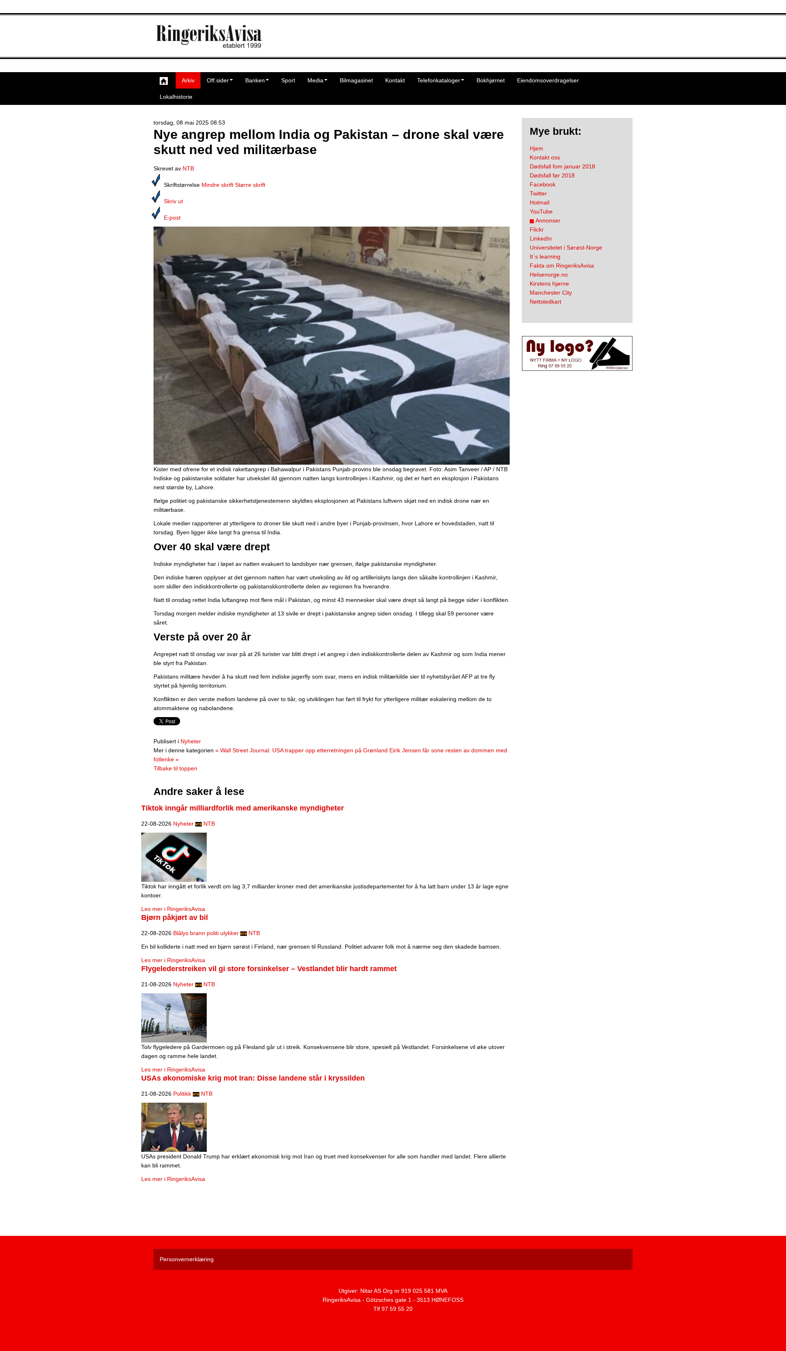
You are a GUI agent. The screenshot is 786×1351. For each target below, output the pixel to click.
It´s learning (545, 256)
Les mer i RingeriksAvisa (173, 909)
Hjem (536, 148)
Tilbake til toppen (175, 768)
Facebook (543, 184)
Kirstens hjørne (549, 283)
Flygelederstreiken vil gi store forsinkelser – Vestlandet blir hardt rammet (269, 969)
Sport (288, 80)
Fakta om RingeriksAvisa (562, 265)
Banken (255, 80)
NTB (188, 168)
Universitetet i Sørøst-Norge (566, 247)
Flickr (537, 229)
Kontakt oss (545, 157)
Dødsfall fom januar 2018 (562, 166)
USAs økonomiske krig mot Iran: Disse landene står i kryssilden (253, 1078)
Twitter (538, 193)
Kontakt (395, 80)
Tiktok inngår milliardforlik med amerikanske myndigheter (242, 808)
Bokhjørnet (491, 80)
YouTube (541, 211)
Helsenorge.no (549, 274)
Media (315, 80)
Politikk (182, 1093)
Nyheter (191, 741)
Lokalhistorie (176, 96)
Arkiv (188, 80)
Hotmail (539, 202)
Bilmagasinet (356, 80)
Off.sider (218, 80)
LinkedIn (541, 238)
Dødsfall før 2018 (552, 175)
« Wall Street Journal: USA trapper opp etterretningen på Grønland (301, 750)
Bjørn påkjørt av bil (174, 917)
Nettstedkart (545, 301)
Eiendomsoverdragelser (548, 80)
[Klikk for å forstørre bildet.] (332, 345)
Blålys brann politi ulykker (206, 933)
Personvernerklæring (187, 1259)
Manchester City (551, 292)
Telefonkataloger (438, 80)
